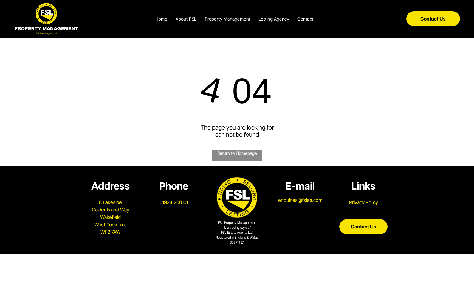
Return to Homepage (237, 153)
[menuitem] (161, 19)
